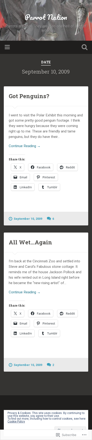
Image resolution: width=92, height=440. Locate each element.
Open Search (84, 48)
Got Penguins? (29, 96)
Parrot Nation (46, 17)
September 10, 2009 (28, 218)
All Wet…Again (30, 242)
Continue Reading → (25, 146)
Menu (8, 47)
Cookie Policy (16, 421)
